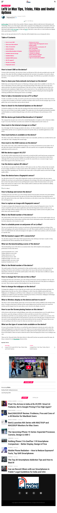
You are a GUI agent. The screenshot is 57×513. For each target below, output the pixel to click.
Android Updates (10, 49)
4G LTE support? (10, 60)
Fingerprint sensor (10, 64)
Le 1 (12, 29)
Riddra (8, 387)
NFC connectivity (33, 48)
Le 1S (26, 29)
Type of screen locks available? (37, 57)
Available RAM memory (11, 58)
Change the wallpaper (34, 53)
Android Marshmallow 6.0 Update (14, 51)
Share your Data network (12, 44)
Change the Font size (34, 51)
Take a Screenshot (10, 46)
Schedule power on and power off (37, 47)
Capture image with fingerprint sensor (38, 43)
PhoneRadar (16, 339)
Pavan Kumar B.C (11, 17)
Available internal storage (12, 53)
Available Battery (10, 55)
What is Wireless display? (35, 54)
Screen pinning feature (35, 56)
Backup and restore (34, 42)
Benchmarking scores (34, 50)
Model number (32, 45)
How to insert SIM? (10, 42)
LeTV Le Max (4, 24)
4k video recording (10, 62)
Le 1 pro (16, 29)
